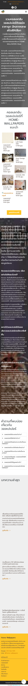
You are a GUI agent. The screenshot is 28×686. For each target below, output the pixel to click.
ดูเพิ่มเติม (5, 530)
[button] (23, 681)
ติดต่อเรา (4, 676)
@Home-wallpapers (11, 653)
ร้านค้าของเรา (5, 660)
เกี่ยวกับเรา (4, 674)
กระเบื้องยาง (5, 667)
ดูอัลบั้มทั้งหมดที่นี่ (14, 212)
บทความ (3, 671)
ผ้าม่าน (3, 665)
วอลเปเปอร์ (4, 663)
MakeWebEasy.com (16, 685)
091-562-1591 (19, 406)
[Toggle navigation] (26, 11)
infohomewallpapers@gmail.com (16, 2)
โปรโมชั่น (3, 669)
